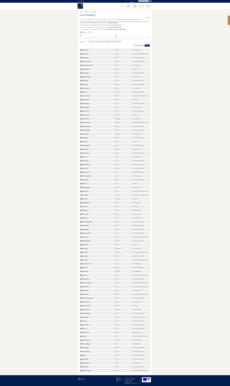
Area (116, 35)
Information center (128, 6)
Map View (91, 32)
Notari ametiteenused (117, 25)
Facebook (119, 377)
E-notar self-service (148, 6)
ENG (131, 1)
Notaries (122, 6)
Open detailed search (139, 45)
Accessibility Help (81, 1)
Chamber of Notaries (135, 6)
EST (133, 1)
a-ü (81, 41)
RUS (136, 1)
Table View (83, 32)
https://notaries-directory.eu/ (115, 27)
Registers (141, 6)
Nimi (81, 35)
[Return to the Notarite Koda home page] (80, 6)
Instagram (120, 380)
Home (81, 11)
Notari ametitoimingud (113, 22)
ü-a (85, 41)
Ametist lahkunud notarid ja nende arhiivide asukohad (116, 29)
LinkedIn (119, 379)
